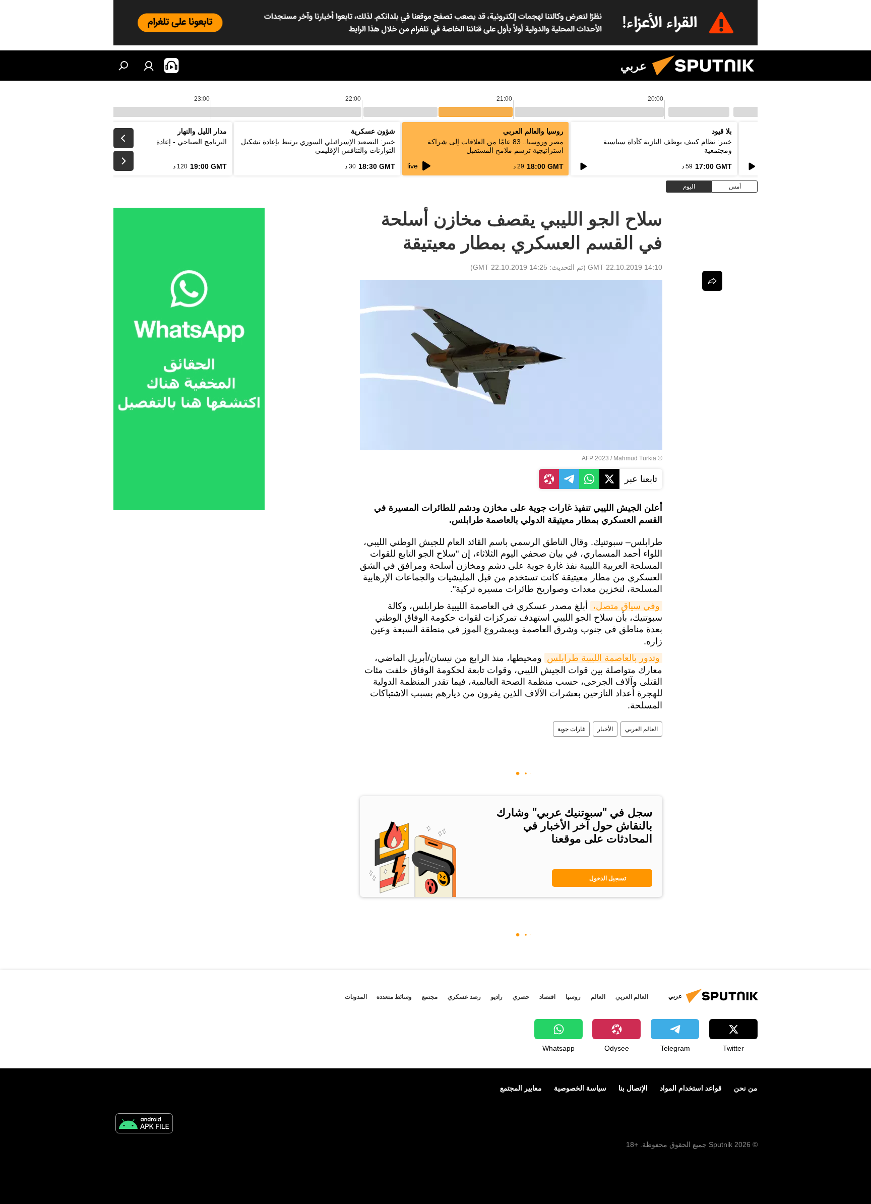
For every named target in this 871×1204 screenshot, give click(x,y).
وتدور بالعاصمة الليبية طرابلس (603, 658)
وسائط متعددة (394, 996)
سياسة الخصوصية (580, 1088)
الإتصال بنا (633, 1088)
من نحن (746, 1088)
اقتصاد (547, 996)
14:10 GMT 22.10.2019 (625, 267)
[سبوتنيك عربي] (707, 78)
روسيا (573, 996)
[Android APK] (144, 1124)
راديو (497, 996)
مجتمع (430, 996)
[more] (712, 281)
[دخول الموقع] (149, 65)
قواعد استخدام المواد (691, 1088)
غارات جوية (571, 729)
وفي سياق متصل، (626, 606)
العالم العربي (641, 729)
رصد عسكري (464, 996)
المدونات (356, 996)
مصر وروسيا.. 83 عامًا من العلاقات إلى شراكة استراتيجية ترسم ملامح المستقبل (495, 146)
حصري (521, 996)
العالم (598, 996)
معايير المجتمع (521, 1088)
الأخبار (605, 729)
